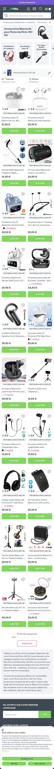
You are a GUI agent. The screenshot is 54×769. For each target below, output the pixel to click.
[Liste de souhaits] (40, 8)
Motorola (42, 22)
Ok (44, 714)
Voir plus (27, 643)
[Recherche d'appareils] (49, 73)
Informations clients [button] (15, 725)
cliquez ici (5, 751)
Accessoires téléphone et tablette (19, 22)
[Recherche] (6, 15)
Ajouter (13, 131)
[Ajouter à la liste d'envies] (23, 89)
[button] (14, 228)
